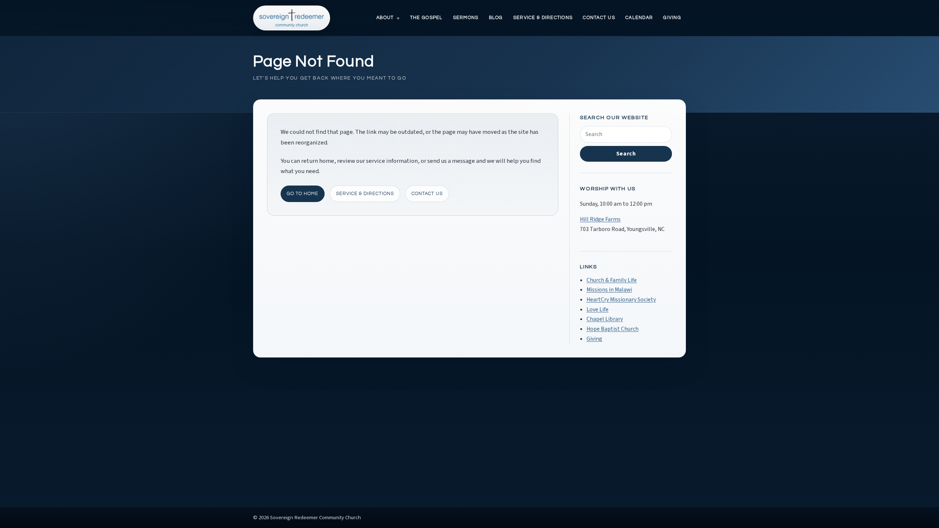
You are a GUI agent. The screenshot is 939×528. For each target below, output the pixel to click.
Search (626, 154)
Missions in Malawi (609, 290)
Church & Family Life (612, 280)
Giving (672, 17)
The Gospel (426, 17)
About (385, 17)
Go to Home (302, 193)
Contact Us (599, 17)
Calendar (639, 17)
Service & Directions (543, 17)
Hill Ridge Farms (600, 219)
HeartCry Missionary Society (621, 300)
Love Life (598, 309)
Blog (496, 17)
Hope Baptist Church (613, 329)
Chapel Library (605, 319)
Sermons (466, 17)
